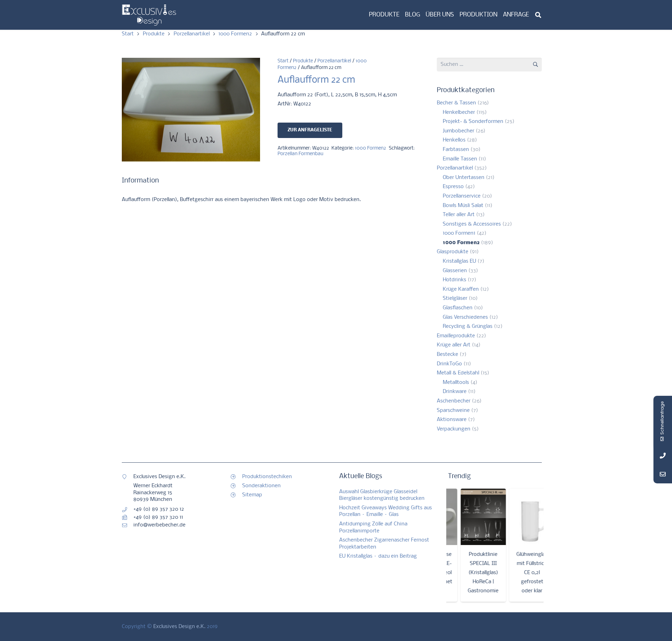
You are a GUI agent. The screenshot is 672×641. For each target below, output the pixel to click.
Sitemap (252, 495)
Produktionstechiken (267, 477)
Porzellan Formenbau (300, 154)
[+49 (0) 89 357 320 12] (127, 509)
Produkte (153, 34)
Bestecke (447, 354)
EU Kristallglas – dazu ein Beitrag (378, 556)
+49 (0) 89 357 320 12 (158, 509)
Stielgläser (455, 298)
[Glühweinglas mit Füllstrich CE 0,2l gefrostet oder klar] (522, 517)
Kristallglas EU (459, 261)
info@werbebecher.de (159, 525)
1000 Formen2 (235, 34)
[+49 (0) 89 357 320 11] (127, 517)
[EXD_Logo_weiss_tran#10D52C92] (149, 15)
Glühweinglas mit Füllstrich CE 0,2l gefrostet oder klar (522, 573)
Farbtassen (456, 149)
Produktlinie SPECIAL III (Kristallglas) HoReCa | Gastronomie (474, 573)
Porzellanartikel (192, 34)
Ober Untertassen (463, 177)
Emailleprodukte (456, 336)
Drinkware (455, 391)
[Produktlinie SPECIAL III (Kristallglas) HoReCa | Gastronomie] (474, 517)
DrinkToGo (449, 364)
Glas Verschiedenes (465, 317)
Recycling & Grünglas (467, 326)
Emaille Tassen (460, 159)
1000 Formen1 (459, 233)
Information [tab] (140, 180)
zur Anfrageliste (310, 130)
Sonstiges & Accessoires (472, 224)
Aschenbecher (453, 401)
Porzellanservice (462, 196)
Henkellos (454, 140)
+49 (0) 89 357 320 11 (158, 517)
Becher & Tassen (456, 103)
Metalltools (456, 382)
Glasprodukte (452, 252)
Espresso (453, 186)
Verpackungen (453, 429)
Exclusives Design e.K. (179, 626)
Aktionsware (452, 419)
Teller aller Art (459, 215)
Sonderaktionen (261, 486)
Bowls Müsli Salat (463, 205)
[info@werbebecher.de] (127, 525)
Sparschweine (453, 410)
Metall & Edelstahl (458, 373)
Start (128, 34)
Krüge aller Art (453, 345)
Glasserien (455, 271)
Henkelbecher (459, 112)
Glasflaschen (457, 308)
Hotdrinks (454, 280)
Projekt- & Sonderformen (473, 121)
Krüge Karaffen (461, 289)
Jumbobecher (458, 131)
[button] (538, 15)
